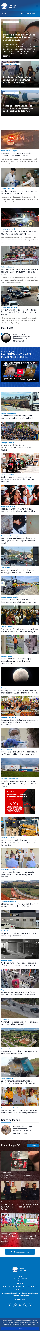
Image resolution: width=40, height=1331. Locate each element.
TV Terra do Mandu (20, 1278)
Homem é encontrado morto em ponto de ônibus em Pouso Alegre (19, 1052)
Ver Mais (33, 1145)
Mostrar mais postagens (20, 1252)
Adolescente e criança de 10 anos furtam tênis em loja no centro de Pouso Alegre (18, 993)
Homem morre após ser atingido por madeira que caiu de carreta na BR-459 (17, 417)
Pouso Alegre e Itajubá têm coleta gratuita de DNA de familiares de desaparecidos (19, 753)
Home (4, 13)
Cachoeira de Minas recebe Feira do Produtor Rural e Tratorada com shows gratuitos (18, 479)
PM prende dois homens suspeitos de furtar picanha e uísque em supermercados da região (20, 271)
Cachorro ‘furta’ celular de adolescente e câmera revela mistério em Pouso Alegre (18, 964)
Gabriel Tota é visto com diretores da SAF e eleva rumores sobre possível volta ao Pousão (19, 1206)
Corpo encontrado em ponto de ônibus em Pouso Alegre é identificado (19, 934)
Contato (20, 1283)
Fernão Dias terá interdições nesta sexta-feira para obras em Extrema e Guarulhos (18, 601)
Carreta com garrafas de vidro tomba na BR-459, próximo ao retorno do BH (18, 571)
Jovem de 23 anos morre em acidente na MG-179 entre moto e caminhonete (18, 232)
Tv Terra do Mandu (28, 13)
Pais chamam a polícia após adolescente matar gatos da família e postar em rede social (18, 540)
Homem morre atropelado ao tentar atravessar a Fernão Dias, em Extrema (17, 154)
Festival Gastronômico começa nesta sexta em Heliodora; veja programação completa (19, 1111)
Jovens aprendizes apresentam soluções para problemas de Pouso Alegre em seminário (18, 874)
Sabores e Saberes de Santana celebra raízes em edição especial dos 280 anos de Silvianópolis (19, 722)
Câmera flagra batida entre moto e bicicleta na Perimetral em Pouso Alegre (19, 1023)
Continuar (20, 1328)
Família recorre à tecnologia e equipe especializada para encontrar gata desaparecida (16, 660)
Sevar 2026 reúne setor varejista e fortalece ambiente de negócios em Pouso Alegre (19, 630)
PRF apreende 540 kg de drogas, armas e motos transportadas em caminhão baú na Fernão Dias (19, 842)
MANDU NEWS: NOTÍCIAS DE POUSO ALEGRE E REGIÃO (16, 355)
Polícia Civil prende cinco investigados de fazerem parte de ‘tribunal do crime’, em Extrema (18, 312)
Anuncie (20, 1281)
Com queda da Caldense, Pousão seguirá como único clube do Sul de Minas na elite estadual (19, 1238)
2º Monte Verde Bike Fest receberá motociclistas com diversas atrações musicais (16, 447)
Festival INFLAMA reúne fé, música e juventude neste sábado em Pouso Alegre (19, 510)
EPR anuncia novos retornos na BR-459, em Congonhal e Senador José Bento (19, 905)
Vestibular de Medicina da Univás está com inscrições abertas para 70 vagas (19, 192)
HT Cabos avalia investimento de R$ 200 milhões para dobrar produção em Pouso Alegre (18, 783)
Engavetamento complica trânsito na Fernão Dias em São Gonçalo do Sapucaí (18, 1082)
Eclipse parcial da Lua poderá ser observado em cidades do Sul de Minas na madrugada (19, 691)
